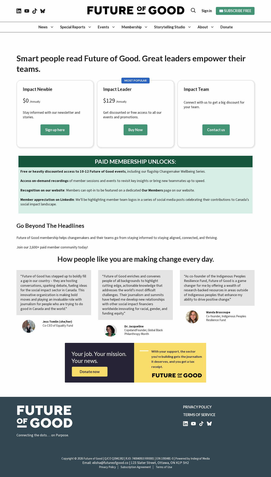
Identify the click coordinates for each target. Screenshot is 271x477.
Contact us (216, 130)
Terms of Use (164, 467)
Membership (132, 27)
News (43, 27)
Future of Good (93, 459)
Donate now (90, 371)
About (203, 27)
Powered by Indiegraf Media (192, 459)
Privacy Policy (197, 407)
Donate (226, 27)
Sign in (207, 11)
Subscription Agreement (136, 467)
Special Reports (72, 27)
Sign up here (55, 130)
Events (103, 27)
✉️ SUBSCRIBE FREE (235, 11)
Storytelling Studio (169, 27)
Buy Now (135, 130)
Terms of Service (199, 415)
